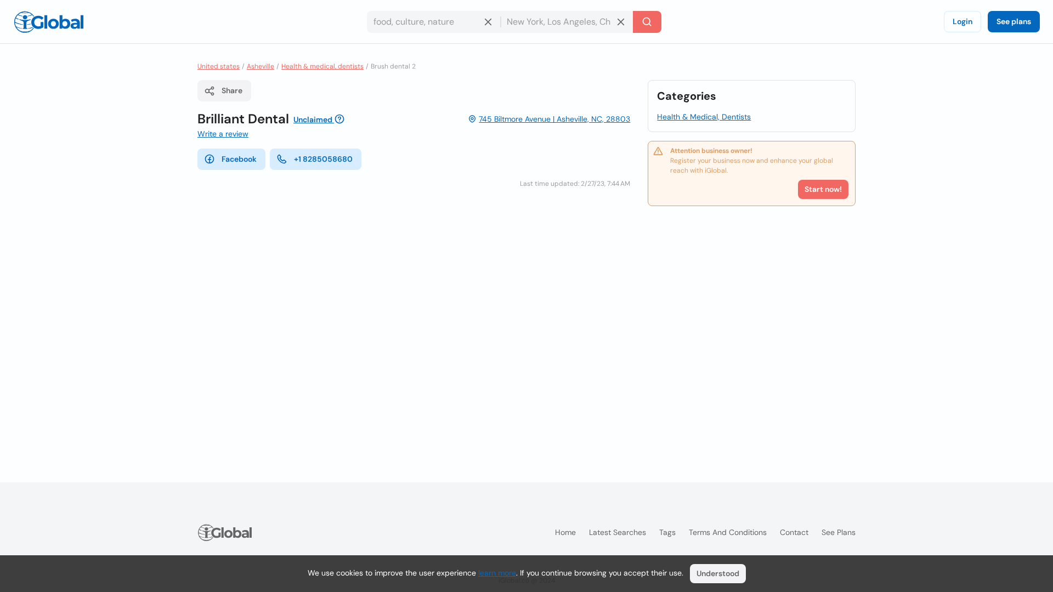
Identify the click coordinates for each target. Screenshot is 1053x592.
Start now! (823, 189)
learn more (497, 573)
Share (232, 90)
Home (565, 532)
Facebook (239, 159)
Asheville (260, 66)
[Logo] (48, 22)
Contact (794, 532)
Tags (667, 532)
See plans (1014, 21)
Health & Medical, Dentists (704, 117)
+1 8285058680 (323, 159)
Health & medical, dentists (322, 66)
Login (962, 21)
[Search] (647, 22)
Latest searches (617, 532)
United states (218, 66)
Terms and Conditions (728, 532)
